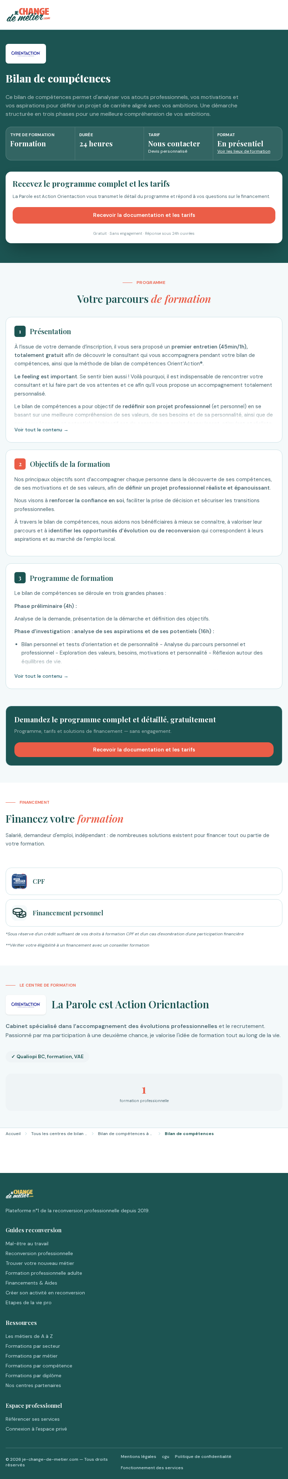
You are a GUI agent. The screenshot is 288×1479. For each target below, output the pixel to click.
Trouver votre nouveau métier (40, 1263)
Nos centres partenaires (33, 1385)
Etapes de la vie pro (29, 1302)
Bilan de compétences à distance (126, 1133)
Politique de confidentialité (203, 1456)
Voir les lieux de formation (243, 151)
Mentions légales (138, 1456)
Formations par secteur (33, 1346)
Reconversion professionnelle (39, 1253)
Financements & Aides (31, 1283)
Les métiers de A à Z (29, 1336)
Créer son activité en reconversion (45, 1292)
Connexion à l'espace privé (36, 1429)
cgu (165, 1456)
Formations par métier (32, 1356)
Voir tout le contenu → (41, 429)
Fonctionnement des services (152, 1468)
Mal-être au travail (27, 1243)
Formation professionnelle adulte (44, 1273)
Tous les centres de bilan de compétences (59, 1133)
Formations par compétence (39, 1365)
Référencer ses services (33, 1419)
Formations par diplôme (33, 1375)
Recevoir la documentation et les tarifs (144, 215)
